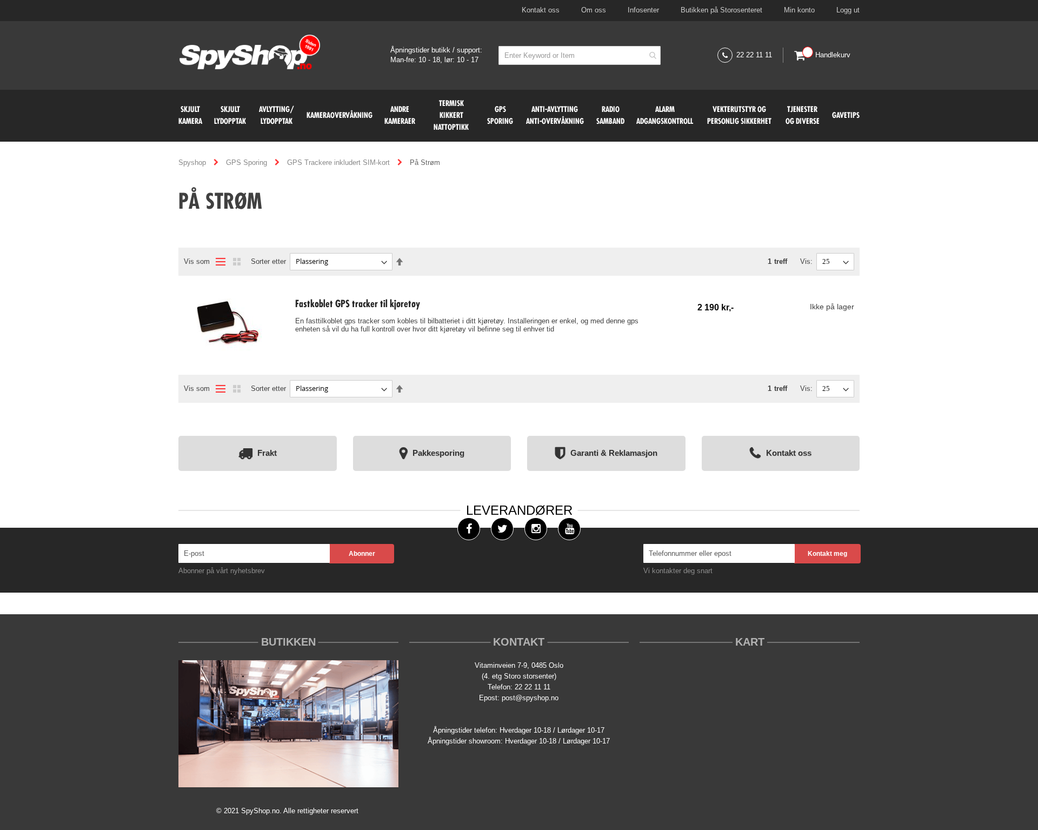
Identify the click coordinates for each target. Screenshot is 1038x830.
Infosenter (643, 10)
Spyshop (193, 162)
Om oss (593, 10)
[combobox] (579, 55)
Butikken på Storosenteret (721, 10)
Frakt (267, 452)
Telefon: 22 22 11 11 (519, 687)
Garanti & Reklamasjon (613, 452)
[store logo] (250, 53)
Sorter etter (268, 261)
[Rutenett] (237, 262)
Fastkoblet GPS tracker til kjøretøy (357, 304)
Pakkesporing (438, 452)
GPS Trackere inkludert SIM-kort (339, 162)
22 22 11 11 (754, 55)
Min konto (799, 10)
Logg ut (848, 10)
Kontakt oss (541, 10)
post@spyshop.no (530, 698)
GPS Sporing (247, 162)
